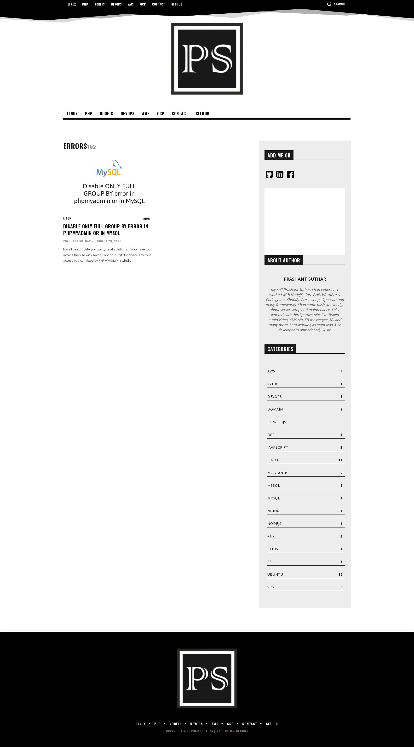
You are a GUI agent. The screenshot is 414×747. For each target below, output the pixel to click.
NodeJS (274, 523)
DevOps (274, 396)
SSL (270, 561)
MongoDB (277, 472)
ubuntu (275, 574)
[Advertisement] (304, 221)
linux (67, 218)
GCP (271, 434)
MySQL (273, 498)
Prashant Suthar (77, 241)
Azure (273, 384)
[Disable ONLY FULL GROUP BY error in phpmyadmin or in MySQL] (109, 190)
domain (275, 409)
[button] (336, 3)
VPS (270, 587)
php (271, 536)
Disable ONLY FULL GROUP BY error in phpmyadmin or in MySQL (105, 230)
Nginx (273, 511)
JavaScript (277, 447)
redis (272, 549)
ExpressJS (276, 422)
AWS (271, 371)
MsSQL (273, 485)
